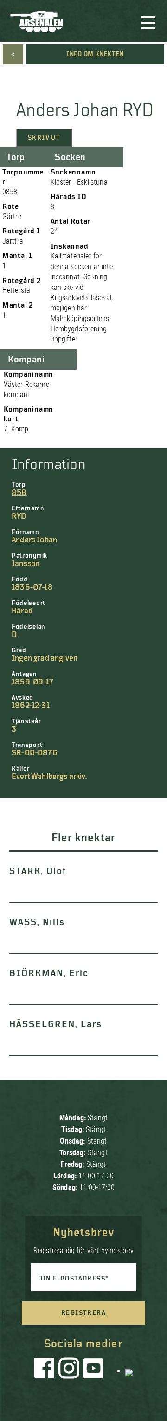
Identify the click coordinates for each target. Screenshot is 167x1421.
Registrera (83, 1313)
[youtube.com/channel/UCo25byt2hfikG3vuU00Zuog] (94, 1370)
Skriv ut (44, 137)
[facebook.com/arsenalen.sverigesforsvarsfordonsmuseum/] (46, 1370)
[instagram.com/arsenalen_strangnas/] (69, 1370)
